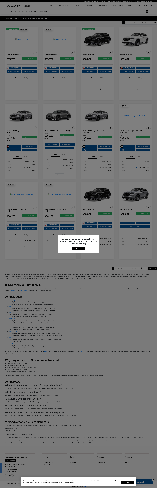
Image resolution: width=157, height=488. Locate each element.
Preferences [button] (73, 482)
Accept (127, 482)
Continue (78, 248)
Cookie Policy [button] (40, 482)
